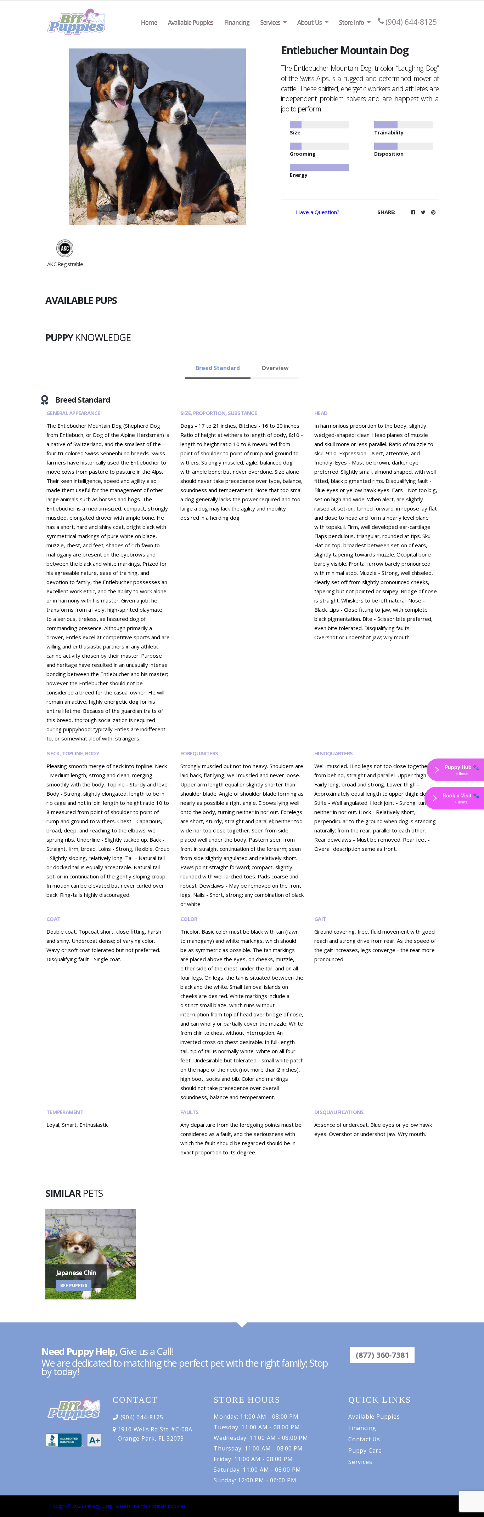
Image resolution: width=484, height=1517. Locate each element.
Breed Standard (218, 368)
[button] (413, 212)
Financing (236, 22)
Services (270, 22)
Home (149, 22)
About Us (309, 22)
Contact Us (364, 1439)
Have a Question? (317, 211)
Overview (275, 368)
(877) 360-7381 (382, 1355)
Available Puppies (190, 22)
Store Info (351, 22)
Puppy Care (365, 1450)
